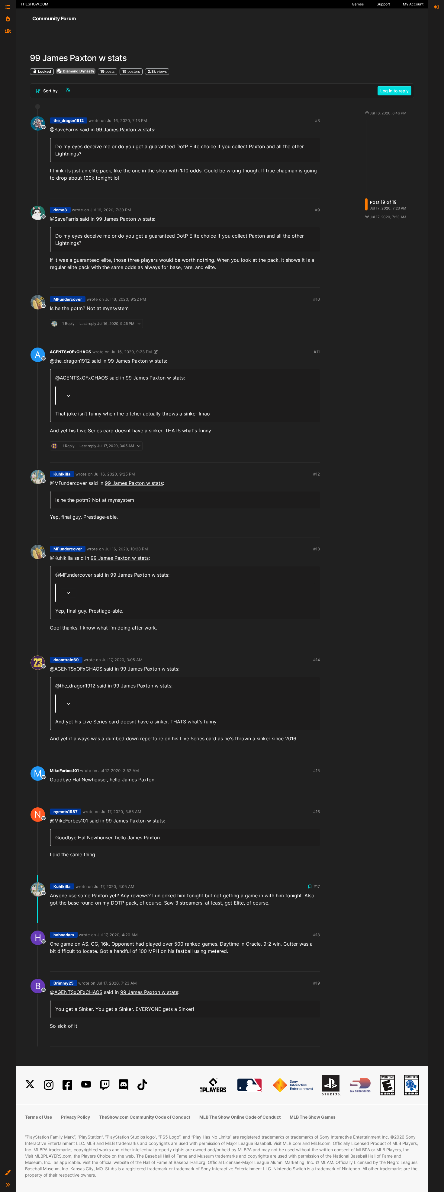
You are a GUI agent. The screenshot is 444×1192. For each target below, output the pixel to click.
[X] (30, 1085)
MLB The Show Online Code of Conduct (240, 1117)
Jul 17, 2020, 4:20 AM (117, 934)
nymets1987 (65, 811)
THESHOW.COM (34, 4)
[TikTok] (142, 1085)
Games (358, 4)
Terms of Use (38, 1117)
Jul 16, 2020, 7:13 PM (127, 120)
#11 (317, 351)
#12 (316, 474)
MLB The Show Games (313, 1117)
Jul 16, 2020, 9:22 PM (125, 299)
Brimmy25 (63, 983)
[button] (7, 1173)
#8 (317, 120)
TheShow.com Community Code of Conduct (144, 1117)
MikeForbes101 (64, 770)
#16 (316, 811)
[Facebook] (67, 1085)
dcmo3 (60, 209)
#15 (316, 770)
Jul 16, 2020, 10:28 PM (126, 548)
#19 (316, 983)
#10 (316, 299)
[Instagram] (48, 1085)
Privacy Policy (75, 1117)
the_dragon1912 (68, 120)
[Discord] (123, 1085)
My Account (413, 4)
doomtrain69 (66, 659)
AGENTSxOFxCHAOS (70, 351)
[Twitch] (105, 1085)
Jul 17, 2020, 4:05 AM (114, 886)
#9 (317, 209)
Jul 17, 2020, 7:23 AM (117, 983)
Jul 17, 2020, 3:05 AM (122, 659)
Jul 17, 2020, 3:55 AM (121, 811)
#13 (316, 548)
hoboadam (63, 934)
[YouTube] (86, 1085)
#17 (317, 886)
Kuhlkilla (62, 474)
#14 (316, 659)
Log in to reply (394, 90)
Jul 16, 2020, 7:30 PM (110, 209)
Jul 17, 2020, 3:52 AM (118, 770)
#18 (316, 934)
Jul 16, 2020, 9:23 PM (131, 351)
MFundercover (67, 299)
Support (383, 4)
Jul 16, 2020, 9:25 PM (114, 474)
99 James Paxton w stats (125, 130)
